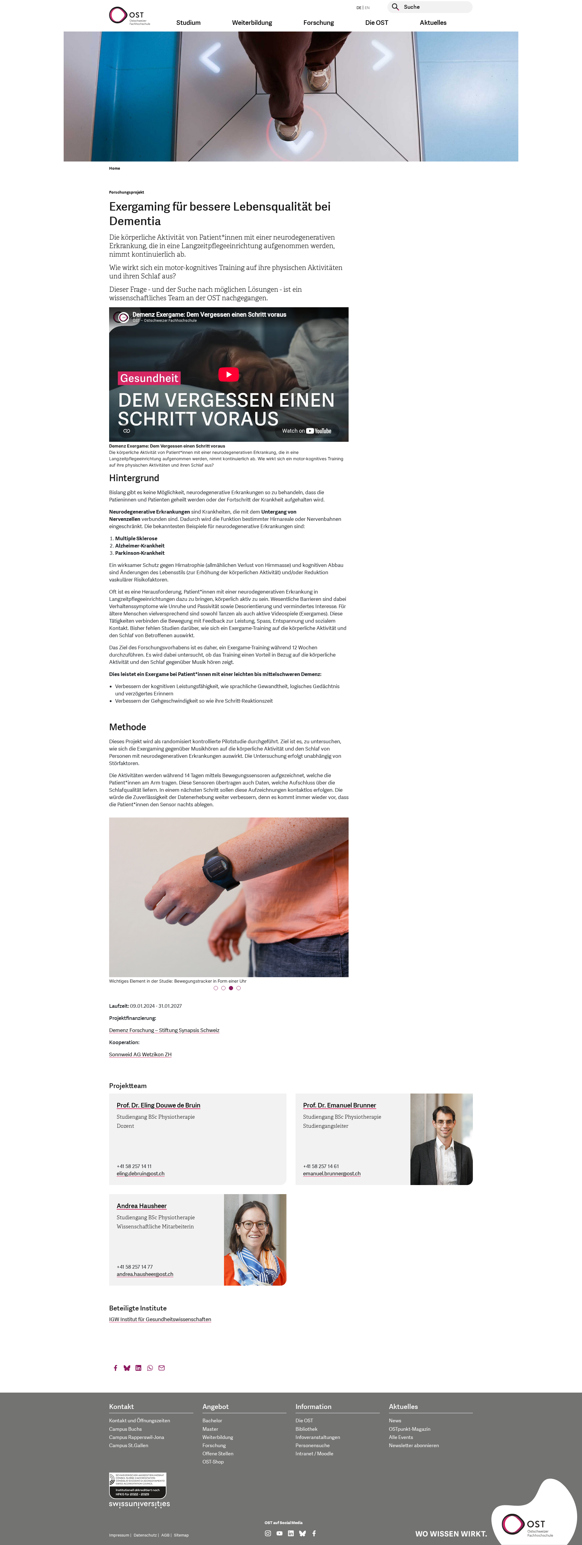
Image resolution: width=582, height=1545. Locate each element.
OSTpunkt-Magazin (409, 1429)
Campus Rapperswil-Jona (136, 1437)
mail (161, 1369)
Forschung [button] (318, 22)
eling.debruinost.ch (141, 1173)
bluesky (127, 1369)
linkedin (138, 1369)
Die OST (304, 1420)
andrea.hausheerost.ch (145, 1274)
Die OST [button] (376, 22)
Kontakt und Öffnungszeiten (139, 1420)
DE (358, 8)
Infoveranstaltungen (318, 1437)
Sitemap (181, 1535)
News (395, 1420)
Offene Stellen (217, 1453)
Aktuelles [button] (433, 22)
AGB (165, 1535)
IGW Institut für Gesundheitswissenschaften (160, 1319)
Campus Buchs (125, 1429)
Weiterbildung (217, 1437)
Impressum (119, 1535)
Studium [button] (188, 22)
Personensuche (313, 1445)
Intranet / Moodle (314, 1453)
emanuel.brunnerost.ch (332, 1173)
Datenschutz (145, 1535)
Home (114, 168)
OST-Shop (213, 1462)
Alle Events (401, 1437)
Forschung (214, 1445)
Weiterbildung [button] (252, 22)
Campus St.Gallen (128, 1445)
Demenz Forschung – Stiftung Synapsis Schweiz (164, 1030)
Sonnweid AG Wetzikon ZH (140, 1054)
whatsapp (150, 1369)
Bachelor (212, 1420)
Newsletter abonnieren (414, 1445)
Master (210, 1429)
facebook (115, 1369)
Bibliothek (307, 1429)
